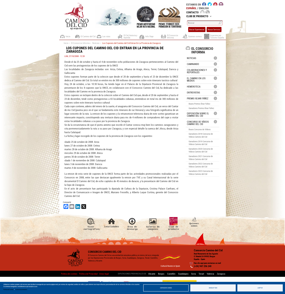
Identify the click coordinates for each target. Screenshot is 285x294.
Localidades (111, 226)
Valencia (210, 273)
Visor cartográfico (91, 228)
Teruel (201, 273)
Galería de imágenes (153, 228)
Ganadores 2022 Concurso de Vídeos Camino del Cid (201, 165)
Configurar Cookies (166, 288)
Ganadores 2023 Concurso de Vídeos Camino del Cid (201, 172)
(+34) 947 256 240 (202, 266)
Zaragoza (221, 273)
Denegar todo (213, 288)
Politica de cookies (69, 273)
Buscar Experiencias (196, 29)
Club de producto (173, 228)
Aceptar (260, 288)
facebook (204, 3)
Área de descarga (132, 228)
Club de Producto (197, 16)
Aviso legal (104, 273)
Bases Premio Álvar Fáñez (199, 103)
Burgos (161, 273)
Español (191, 8)
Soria (193, 273)
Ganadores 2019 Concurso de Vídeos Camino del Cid (201, 143)
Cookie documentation (21, 289)
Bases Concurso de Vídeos (199, 129)
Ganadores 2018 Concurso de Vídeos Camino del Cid (201, 135)
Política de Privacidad (88, 273)
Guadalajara (183, 273)
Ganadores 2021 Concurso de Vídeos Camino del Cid (201, 158)
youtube (215, 3)
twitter (210, 3)
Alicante (151, 273)
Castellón (171, 273)
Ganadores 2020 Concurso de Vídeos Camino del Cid (201, 150)
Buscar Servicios (214, 29)
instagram (221, 3)
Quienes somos (194, 224)
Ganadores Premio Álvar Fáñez (201, 108)
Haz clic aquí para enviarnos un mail (207, 263)
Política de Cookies (8, 289)
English (204, 8)
